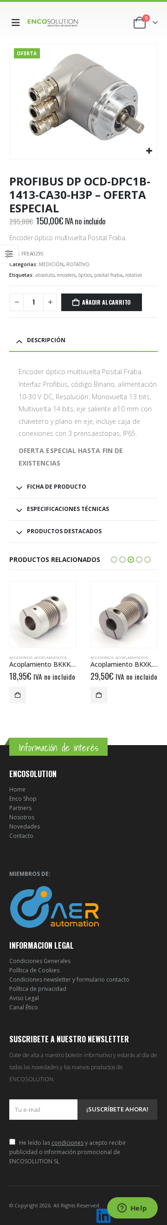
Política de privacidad (37, 989)
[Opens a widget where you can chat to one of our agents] (132, 1208)
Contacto (21, 836)
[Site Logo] (52, 22)
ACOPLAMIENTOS (50, 657)
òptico (84, 275)
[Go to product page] (43, 614)
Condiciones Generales (40, 961)
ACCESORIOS (20, 657)
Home (17, 789)
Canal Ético (23, 1007)
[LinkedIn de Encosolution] (103, 1216)
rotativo (133, 275)
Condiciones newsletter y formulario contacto (69, 979)
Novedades (24, 826)
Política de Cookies (34, 970)
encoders (66, 275)
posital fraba (108, 275)
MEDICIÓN (51, 264)
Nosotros (21, 817)
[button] (17, 23)
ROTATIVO (78, 264)
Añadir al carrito (106, 302)
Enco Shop (23, 799)
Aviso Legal (24, 998)
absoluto (44, 275)
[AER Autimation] (54, 906)
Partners (20, 808)
